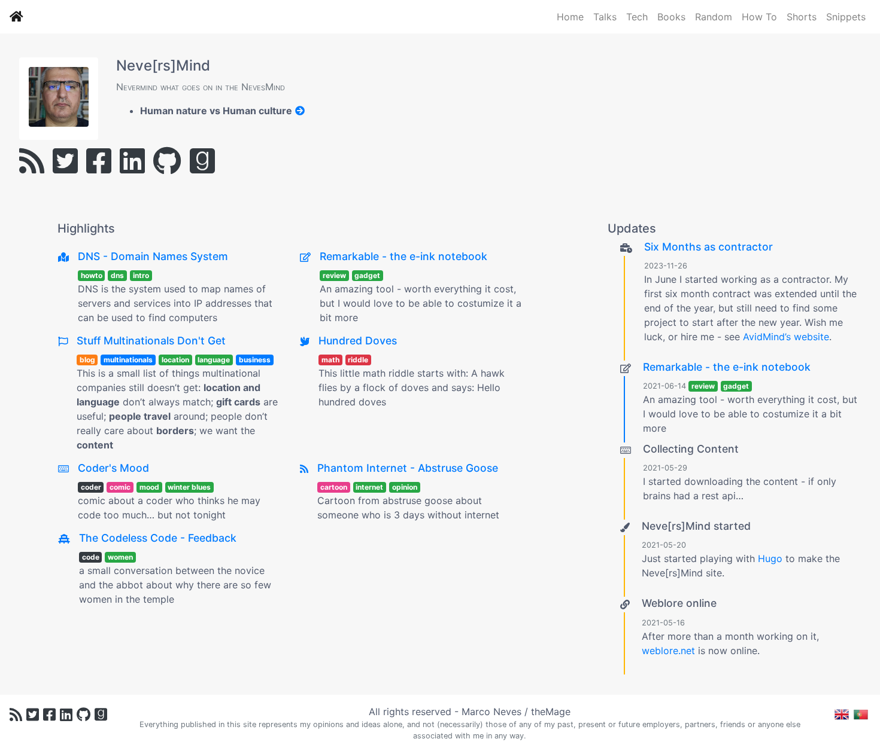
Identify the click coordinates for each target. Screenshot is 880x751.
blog (87, 359)
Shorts (802, 17)
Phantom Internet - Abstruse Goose (407, 468)
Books (671, 17)
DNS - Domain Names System (153, 256)
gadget (367, 275)
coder (91, 487)
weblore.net (668, 651)
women (120, 556)
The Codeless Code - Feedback (157, 538)
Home (570, 17)
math (330, 359)
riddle (358, 359)
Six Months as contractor (708, 246)
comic (120, 487)
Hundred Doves (357, 340)
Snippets (846, 17)
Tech (637, 17)
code (90, 556)
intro (141, 275)
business (255, 359)
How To (759, 17)
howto (91, 275)
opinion (404, 487)
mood (149, 487)
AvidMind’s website (786, 337)
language (214, 359)
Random (713, 17)
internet (369, 487)
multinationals (128, 359)
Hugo (770, 558)
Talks (605, 17)
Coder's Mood (113, 468)
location (175, 359)
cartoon (333, 487)
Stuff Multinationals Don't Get (151, 340)
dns (117, 275)
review (334, 275)
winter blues (189, 487)
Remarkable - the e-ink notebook (403, 256)
